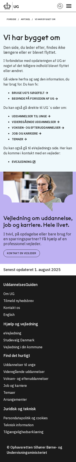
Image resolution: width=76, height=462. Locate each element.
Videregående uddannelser (34, 122)
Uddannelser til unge (29, 116)
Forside (11, 19)
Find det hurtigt (16, 355)
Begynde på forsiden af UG (33, 98)
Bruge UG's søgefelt (28, 93)
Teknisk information (18, 425)
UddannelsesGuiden (20, 284)
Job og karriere (25, 133)
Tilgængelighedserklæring (23, 432)
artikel (25, 19)
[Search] (60, 6)
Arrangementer (15, 399)
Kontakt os (11, 308)
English (9, 314)
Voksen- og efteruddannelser (36, 128)
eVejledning (22, 162)
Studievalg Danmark (18, 340)
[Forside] (11, 6)
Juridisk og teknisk (19, 408)
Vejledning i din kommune (22, 347)
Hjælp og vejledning (20, 324)
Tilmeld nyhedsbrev (18, 301)
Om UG (8, 294)
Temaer (17, 139)
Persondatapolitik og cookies (25, 418)
